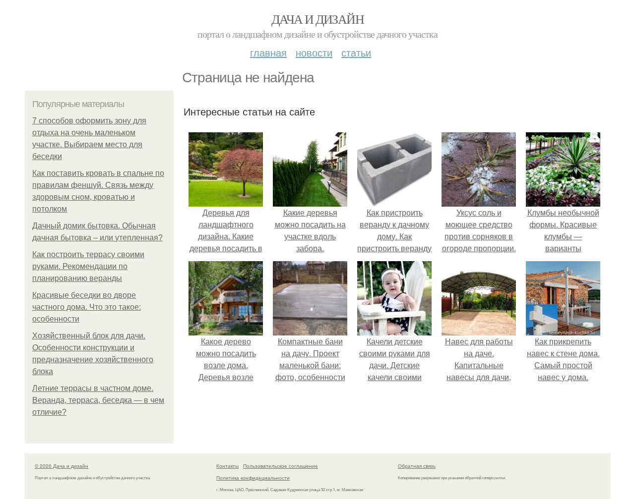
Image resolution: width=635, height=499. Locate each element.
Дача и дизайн (317, 18)
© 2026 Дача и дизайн (61, 465)
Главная (268, 52)
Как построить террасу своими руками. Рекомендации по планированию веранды (88, 266)
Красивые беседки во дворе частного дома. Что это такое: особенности (86, 307)
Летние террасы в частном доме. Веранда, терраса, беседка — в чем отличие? (98, 400)
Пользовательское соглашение (280, 465)
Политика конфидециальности (253, 477)
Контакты (227, 465)
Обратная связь (417, 465)
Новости (314, 52)
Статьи (356, 52)
